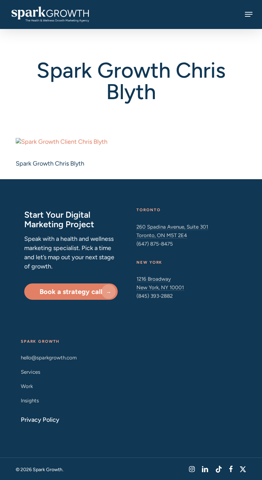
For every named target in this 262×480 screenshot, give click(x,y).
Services (30, 372)
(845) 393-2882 (154, 296)
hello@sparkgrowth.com (49, 357)
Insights (30, 400)
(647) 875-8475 (154, 244)
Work (27, 386)
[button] (248, 14)
